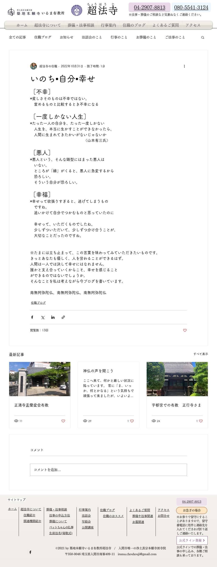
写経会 (86, 521)
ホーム (12, 508)
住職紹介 (29, 515)
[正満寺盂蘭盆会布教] (39, 379)
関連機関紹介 (32, 521)
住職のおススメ (113, 516)
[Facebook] (30, 552)
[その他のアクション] (184, 66)
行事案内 (85, 509)
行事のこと (119, 37)
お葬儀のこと (146, 37)
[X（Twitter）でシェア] (42, 317)
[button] (203, 37)
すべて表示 (200, 353)
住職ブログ (42, 37)
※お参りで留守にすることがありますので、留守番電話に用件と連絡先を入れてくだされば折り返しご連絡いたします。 (192, 525)
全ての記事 (17, 37)
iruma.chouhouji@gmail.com (137, 554)
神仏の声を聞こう (98, 371)
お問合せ (164, 515)
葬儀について (58, 521)
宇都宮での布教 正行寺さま (176, 405)
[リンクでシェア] (63, 317)
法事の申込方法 (59, 515)
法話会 (86, 515)
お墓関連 (138, 521)
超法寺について (31, 509)
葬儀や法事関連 (142, 516)
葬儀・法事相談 (56, 509)
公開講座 (88, 527)
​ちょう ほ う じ (101, 4)
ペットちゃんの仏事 (61, 527)
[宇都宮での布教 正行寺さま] (177, 379)
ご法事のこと (175, 37)
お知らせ (66, 37)
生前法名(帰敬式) (60, 533)
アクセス (164, 509)
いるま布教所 (54, 13)
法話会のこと (92, 37)
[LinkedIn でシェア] (53, 317)
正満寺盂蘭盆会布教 (31, 405)
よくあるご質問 (139, 510)
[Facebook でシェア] (32, 317)
